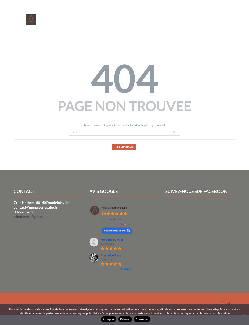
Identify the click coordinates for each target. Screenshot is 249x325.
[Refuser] (244, 315)
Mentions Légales (28, 217)
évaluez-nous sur (115, 230)
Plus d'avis (125, 268)
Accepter (108, 319)
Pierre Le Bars (111, 255)
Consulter (142, 319)
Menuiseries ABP (115, 208)
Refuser (125, 319)
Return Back (124, 147)
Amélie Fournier (112, 239)
